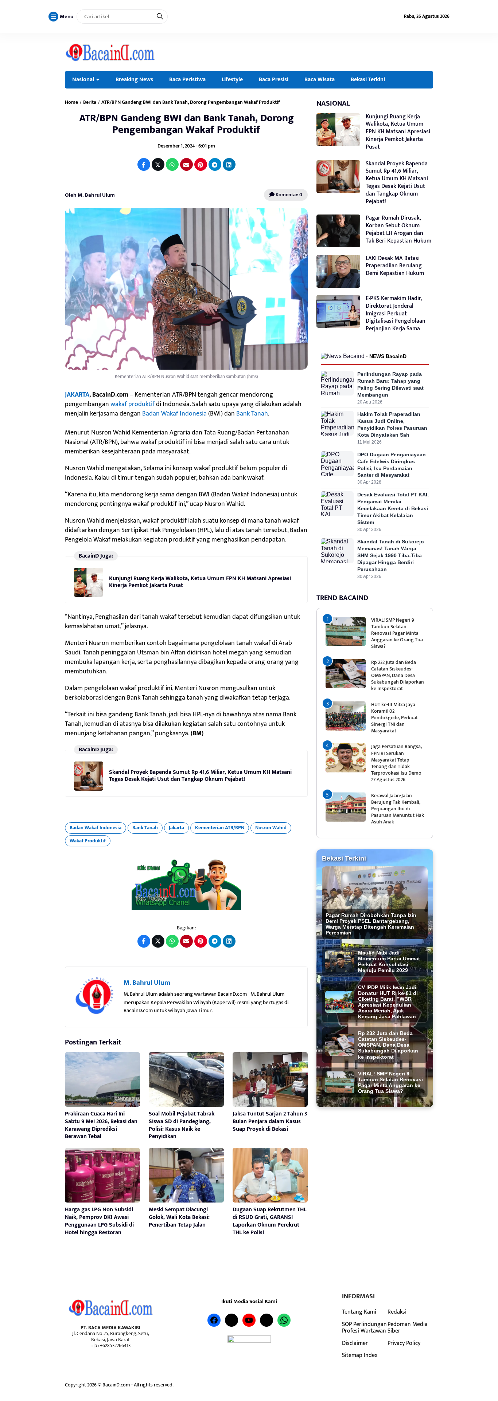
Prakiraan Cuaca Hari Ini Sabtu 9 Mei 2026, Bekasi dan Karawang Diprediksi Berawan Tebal (101, 1125)
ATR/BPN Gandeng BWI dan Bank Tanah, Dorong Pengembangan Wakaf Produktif (186, 124)
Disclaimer (355, 1343)
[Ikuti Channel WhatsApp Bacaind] (186, 884)
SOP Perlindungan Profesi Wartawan (364, 1327)
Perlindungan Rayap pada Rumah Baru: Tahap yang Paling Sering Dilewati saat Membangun (390, 384)
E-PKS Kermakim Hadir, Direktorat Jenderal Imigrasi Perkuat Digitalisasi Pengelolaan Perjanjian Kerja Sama (395, 314)
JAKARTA (77, 394)
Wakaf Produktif (88, 841)
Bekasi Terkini (368, 79)
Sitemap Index (359, 1355)
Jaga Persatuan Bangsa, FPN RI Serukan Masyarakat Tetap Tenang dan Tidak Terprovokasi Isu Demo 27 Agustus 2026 (396, 763)
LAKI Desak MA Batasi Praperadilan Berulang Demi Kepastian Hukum (395, 266)
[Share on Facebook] (143, 164)
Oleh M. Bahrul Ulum (90, 195)
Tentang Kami (359, 1312)
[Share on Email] (186, 164)
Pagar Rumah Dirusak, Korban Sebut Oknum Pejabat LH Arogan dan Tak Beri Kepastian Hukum (398, 229)
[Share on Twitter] (158, 164)
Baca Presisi (273, 79)
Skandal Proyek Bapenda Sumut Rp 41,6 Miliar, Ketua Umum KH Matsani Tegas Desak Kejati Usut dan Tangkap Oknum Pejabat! (200, 775)
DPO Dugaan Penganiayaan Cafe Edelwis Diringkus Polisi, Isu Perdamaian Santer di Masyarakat (391, 465)
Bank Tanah (252, 413)
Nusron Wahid (271, 827)
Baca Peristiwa (187, 79)
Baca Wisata (319, 79)
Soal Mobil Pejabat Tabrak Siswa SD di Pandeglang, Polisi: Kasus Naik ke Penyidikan (181, 1125)
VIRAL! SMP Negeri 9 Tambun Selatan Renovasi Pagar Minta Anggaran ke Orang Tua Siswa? (397, 633)
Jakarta (176, 827)
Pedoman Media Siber (408, 1327)
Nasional (83, 79)
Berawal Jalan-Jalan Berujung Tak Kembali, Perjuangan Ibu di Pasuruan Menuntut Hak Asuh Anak (397, 808)
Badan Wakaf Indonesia (174, 413)
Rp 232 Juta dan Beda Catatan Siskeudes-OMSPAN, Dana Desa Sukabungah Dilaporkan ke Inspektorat (397, 675)
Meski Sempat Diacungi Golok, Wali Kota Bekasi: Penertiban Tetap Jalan (179, 1217)
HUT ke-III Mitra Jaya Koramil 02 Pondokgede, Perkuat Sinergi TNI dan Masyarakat (394, 717)
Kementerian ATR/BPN (219, 827)
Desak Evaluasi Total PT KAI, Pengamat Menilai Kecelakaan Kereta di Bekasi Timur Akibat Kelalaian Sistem (393, 508)
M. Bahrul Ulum (147, 982)
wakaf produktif (133, 404)
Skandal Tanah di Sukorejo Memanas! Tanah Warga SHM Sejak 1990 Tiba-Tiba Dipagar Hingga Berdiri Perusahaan (390, 555)
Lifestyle (232, 79)
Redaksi (397, 1312)
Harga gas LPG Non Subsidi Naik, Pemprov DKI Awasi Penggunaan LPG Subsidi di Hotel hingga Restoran (99, 1221)
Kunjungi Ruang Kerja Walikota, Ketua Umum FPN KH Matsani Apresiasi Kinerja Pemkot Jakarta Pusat (200, 582)
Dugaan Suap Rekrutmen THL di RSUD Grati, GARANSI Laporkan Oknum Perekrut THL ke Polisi (269, 1221)
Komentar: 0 (288, 194)
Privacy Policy (404, 1343)
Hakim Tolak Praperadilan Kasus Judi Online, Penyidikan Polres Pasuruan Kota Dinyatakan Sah (392, 424)
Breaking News (134, 79)
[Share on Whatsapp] (172, 164)
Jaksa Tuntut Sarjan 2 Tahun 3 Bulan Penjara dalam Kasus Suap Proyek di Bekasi (270, 1121)
